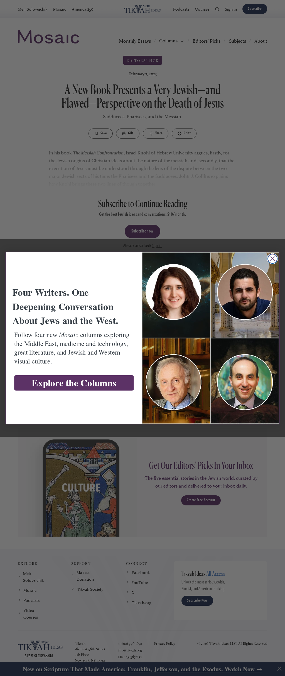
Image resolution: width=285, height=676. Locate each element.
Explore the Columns (74, 383)
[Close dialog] (272, 258)
